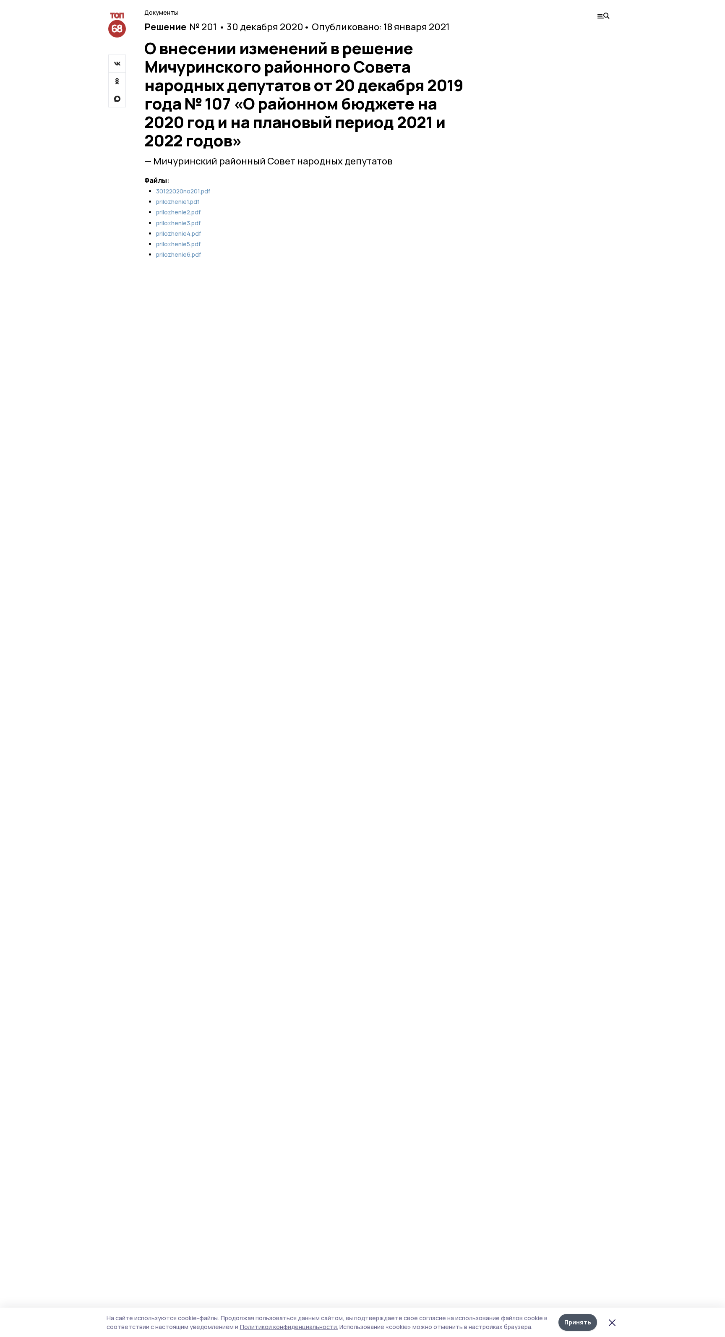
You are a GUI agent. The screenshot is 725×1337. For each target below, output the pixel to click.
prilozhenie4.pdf (178, 233)
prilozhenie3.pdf (178, 223)
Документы (161, 12)
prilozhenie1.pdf (177, 202)
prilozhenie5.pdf (178, 244)
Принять (577, 1322)
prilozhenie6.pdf (178, 254)
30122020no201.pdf (183, 191)
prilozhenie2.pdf (178, 212)
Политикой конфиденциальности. (289, 1327)
